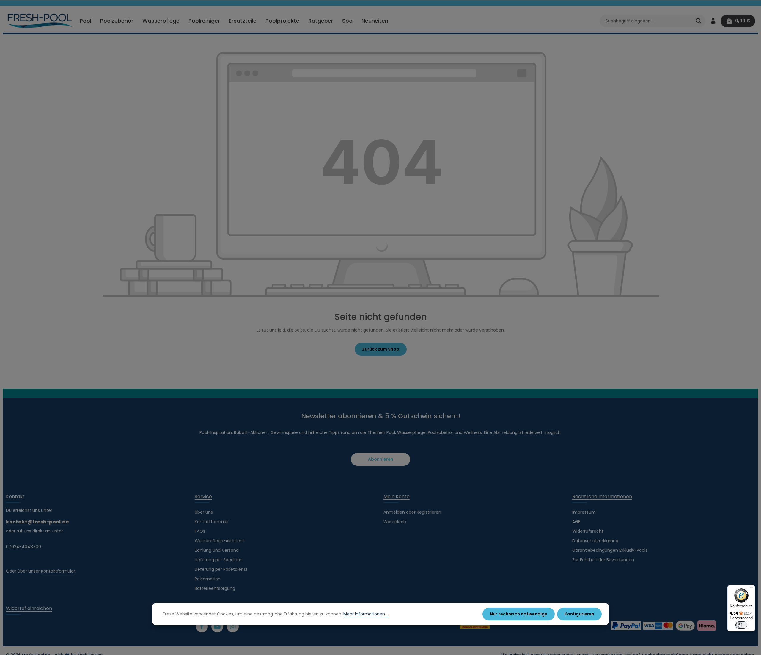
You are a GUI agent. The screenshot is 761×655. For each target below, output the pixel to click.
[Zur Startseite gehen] (40, 20)
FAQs (200, 531)
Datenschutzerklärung (595, 541)
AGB (576, 522)
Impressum (584, 512)
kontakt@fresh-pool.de (37, 521)
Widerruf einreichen (29, 608)
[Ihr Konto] (713, 21)
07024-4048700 (23, 547)
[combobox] (646, 21)
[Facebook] (202, 626)
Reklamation (208, 579)
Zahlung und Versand (217, 550)
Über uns (204, 512)
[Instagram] (233, 626)
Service (203, 496)
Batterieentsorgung (215, 588)
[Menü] (751, 588)
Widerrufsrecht (587, 531)
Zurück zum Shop (380, 349)
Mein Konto (396, 496)
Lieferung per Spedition (219, 560)
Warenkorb (394, 522)
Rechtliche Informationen (602, 496)
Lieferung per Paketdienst (221, 569)
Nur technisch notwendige (518, 614)
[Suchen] (698, 21)
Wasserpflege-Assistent (219, 541)
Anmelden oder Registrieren (412, 512)
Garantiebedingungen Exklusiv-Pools (609, 550)
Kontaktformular (58, 571)
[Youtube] (217, 626)
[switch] (741, 625)
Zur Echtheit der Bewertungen (603, 560)
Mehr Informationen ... (366, 614)
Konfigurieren (579, 614)
